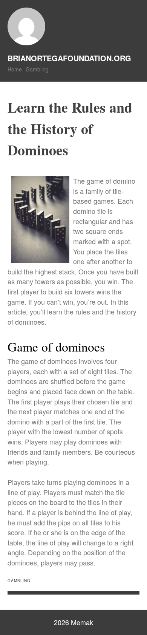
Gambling (37, 69)
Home (15, 69)
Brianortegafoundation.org (69, 58)
